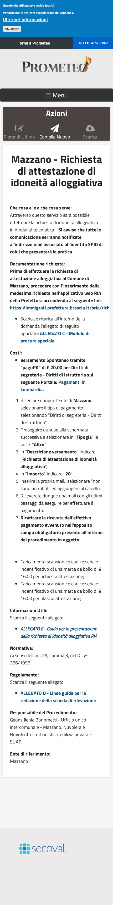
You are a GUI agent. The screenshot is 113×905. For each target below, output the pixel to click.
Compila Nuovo (54, 137)
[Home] (56, 69)
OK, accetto (12, 28)
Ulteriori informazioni (25, 19)
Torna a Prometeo (34, 43)
